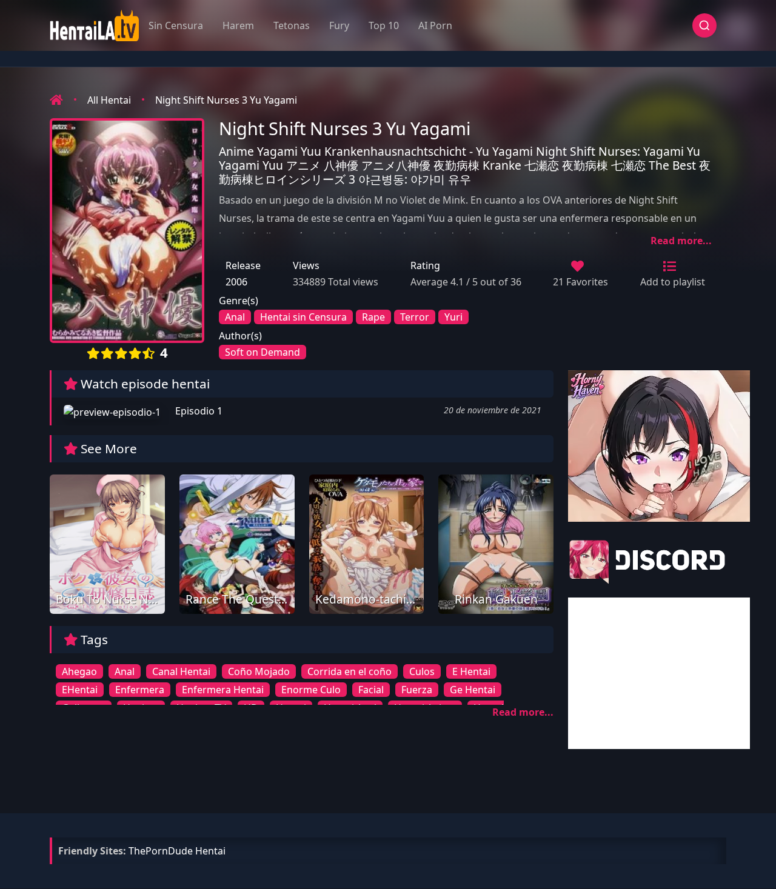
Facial (371, 689)
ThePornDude (161, 850)
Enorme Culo (311, 689)
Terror (414, 317)
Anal (235, 317)
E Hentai (471, 671)
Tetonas (291, 25)
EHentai (80, 689)
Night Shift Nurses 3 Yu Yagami (226, 100)
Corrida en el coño (349, 671)
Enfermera (139, 689)
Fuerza (416, 689)
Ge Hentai (472, 689)
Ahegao (79, 671)
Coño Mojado (259, 671)
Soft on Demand (262, 352)
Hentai (210, 850)
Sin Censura (176, 25)
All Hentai (109, 100)
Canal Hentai (181, 671)
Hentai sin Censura (303, 317)
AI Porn (435, 25)
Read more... (681, 240)
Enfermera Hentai (223, 689)
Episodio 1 (197, 411)
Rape (373, 317)
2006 (236, 281)
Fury (339, 25)
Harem (238, 25)
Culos (422, 671)
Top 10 (384, 25)
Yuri (453, 317)
